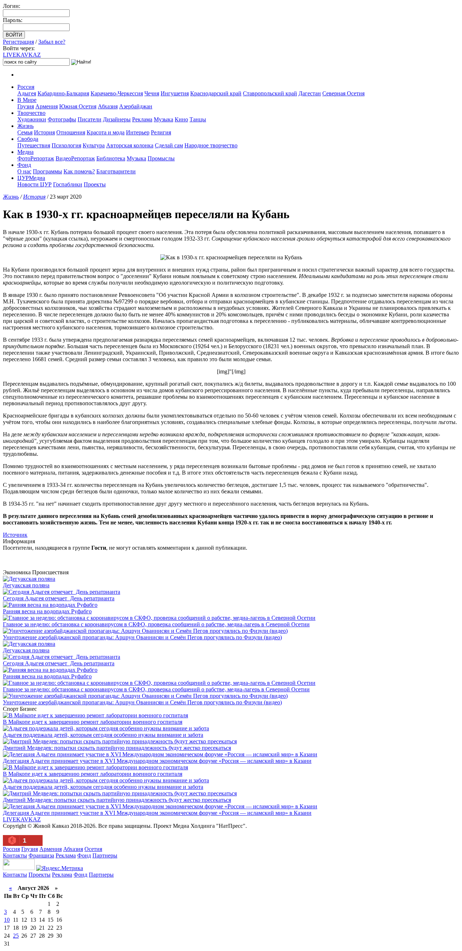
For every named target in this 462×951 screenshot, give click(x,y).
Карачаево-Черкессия (117, 93)
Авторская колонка (129, 145)
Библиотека (110, 158)
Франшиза (41, 855)
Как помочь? (79, 171)
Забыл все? (51, 42)
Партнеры (104, 855)
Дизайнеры (117, 119)
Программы (47, 171)
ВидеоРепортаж (75, 158)
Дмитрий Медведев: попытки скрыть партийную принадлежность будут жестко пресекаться (117, 748)
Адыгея (26, 93)
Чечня (151, 93)
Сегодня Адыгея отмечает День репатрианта (58, 598)
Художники (31, 119)
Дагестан (309, 93)
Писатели (89, 119)
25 (16, 936)
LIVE (22, 55)
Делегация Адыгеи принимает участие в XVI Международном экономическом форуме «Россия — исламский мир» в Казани (157, 761)
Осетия (93, 849)
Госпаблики (67, 184)
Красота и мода (106, 132)
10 (7, 920)
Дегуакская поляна (26, 585)
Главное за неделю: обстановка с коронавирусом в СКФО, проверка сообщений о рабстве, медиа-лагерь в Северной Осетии (156, 624)
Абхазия (108, 106)
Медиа (25, 152)
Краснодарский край (215, 93)
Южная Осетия (77, 106)
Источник (15, 535)
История (44, 132)
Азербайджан (135, 106)
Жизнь (25, 126)
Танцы (197, 119)
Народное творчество (210, 145)
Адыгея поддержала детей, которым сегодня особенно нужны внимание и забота (103, 735)
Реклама (142, 119)
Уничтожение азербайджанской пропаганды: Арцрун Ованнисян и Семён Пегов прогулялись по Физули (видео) (142, 637)
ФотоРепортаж (35, 158)
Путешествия (33, 145)
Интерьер (137, 132)
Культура (94, 145)
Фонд (24, 165)
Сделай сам (169, 145)
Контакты (15, 855)
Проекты (95, 184)
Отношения (70, 132)
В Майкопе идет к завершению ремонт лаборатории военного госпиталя (92, 722)
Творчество (31, 113)
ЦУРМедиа (31, 178)
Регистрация (18, 42)
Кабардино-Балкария (63, 93)
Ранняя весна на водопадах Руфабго (47, 611)
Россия (25, 87)
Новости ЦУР (34, 184)
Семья (24, 132)
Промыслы (161, 158)
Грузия (25, 106)
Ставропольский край (270, 93)
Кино (181, 119)
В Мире (26, 100)
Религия (161, 132)
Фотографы (62, 119)
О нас (24, 171)
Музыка (163, 119)
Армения (46, 106)
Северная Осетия (343, 93)
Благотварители (116, 171)
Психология (66, 145)
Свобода (27, 139)
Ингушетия (175, 93)
